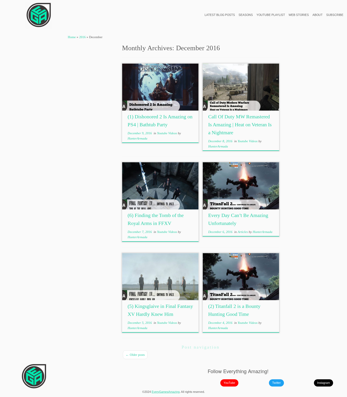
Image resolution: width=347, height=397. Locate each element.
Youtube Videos (167, 133)
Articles (243, 232)
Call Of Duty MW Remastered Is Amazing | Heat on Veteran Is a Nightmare (240, 124)
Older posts (135, 355)
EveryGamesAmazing (166, 391)
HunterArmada (137, 138)
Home (72, 37)
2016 (82, 37)
